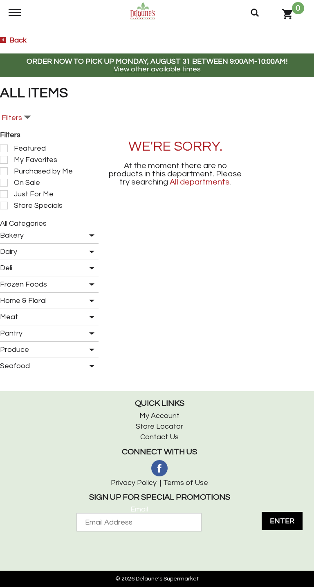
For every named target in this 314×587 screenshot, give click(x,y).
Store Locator (159, 426)
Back (17, 40)
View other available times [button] (157, 69)
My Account (159, 416)
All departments (199, 182)
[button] (90, 235)
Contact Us (159, 437)
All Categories (23, 223)
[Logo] (142, 11)
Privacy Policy (134, 483)
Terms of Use (185, 483)
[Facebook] (159, 468)
